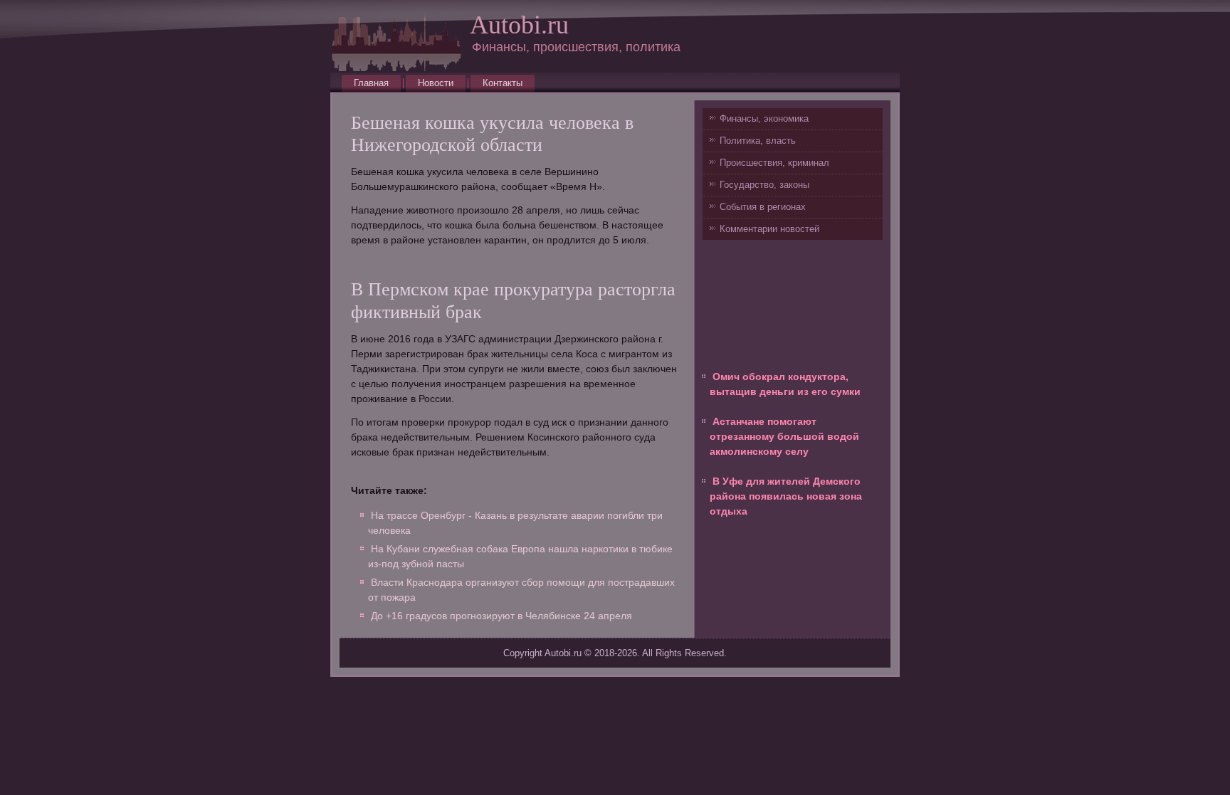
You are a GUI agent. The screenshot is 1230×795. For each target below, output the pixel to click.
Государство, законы (764, 184)
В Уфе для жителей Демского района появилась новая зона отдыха (786, 496)
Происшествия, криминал (774, 162)
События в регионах (763, 206)
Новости (435, 83)
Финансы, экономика (764, 118)
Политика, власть (758, 140)
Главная (371, 83)
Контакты (502, 83)
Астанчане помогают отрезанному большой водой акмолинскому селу (784, 436)
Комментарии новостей (769, 228)
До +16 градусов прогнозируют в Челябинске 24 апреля (501, 615)
